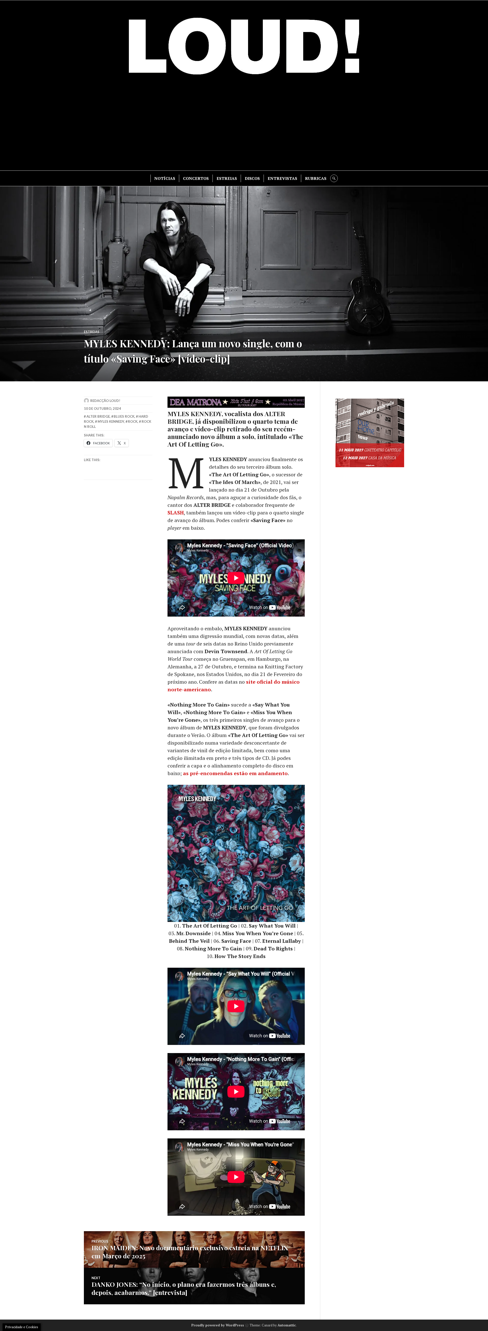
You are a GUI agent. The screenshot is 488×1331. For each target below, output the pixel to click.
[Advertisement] (244, 127)
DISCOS (252, 178)
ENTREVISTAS (282, 178)
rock (133, 421)
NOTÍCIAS (164, 178)
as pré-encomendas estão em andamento (235, 773)
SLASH (175, 512)
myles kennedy (111, 421)
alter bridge (98, 416)
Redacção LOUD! (105, 401)
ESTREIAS (227, 178)
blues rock (124, 416)
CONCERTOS (196, 178)
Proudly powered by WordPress (217, 1325)
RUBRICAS (315, 178)
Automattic (287, 1325)
